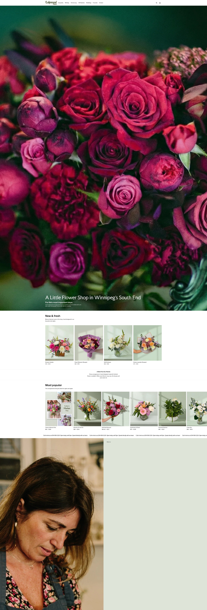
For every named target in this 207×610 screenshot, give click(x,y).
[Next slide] (71, 343)
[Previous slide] (47, 343)
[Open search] (156, 3)
